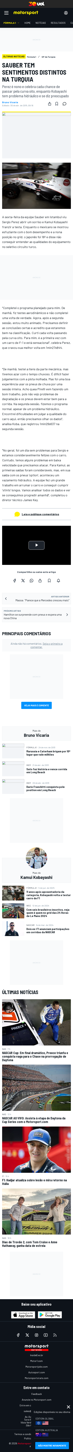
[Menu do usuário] (65, 12)
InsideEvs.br (36, 1355)
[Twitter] (23, 580)
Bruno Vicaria (10, 102)
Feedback (36, 1393)
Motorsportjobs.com (37, 1366)
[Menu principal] (6, 13)
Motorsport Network (30, 1443)
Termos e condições (25, 1434)
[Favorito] (56, 103)
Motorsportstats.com (36, 1378)
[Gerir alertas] (58, 580)
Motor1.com (36, 1360)
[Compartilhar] (49, 103)
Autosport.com (36, 1372)
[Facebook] (14, 580)
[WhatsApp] (31, 580)
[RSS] (54, 1335)
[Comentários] (65, 103)
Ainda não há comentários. (37, 645)
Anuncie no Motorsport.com (36, 1399)
